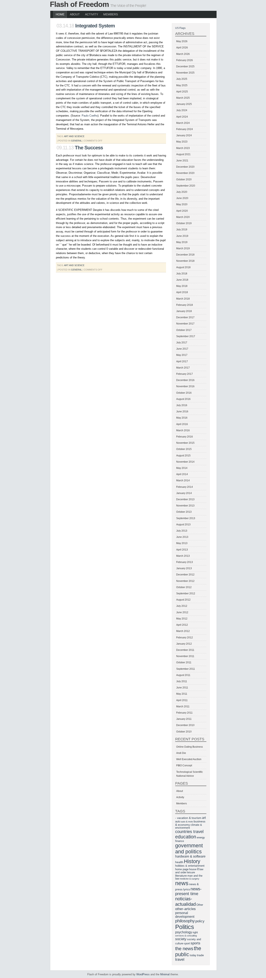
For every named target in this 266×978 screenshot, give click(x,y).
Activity (91, 14)
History (192, 861)
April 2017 (182, 361)
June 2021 (182, 160)
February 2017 (184, 373)
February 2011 (184, 712)
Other (199, 904)
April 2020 (182, 210)
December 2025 (185, 66)
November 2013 (185, 505)
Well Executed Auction (188, 759)
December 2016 (185, 380)
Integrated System (95, 25)
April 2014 (182, 474)
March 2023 (183, 148)
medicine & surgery (189, 878)
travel (179, 959)
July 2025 (181, 78)
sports (195, 943)
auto (177, 821)
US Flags (180, 28)
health (179, 862)
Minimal (165, 974)
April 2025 (182, 91)
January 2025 (184, 104)
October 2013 (184, 511)
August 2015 (183, 455)
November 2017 (185, 323)
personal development (184, 914)
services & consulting (186, 935)
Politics (184, 926)
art (204, 818)
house (192, 869)
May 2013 (181, 543)
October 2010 (184, 731)
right (195, 932)
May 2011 (181, 693)
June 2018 (182, 279)
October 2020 (184, 179)
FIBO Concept (184, 765)
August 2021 (183, 154)
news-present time (188, 891)
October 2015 (184, 449)
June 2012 (182, 612)
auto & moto (187, 821)
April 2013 (182, 549)
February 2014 (184, 486)
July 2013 (181, 530)
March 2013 (183, 555)
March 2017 (183, 367)
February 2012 (184, 637)
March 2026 (183, 54)
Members (110, 14)
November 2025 (185, 72)
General (76, 140)
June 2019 (182, 236)
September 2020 (185, 185)
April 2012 (182, 624)
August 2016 (183, 399)
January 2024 (184, 135)
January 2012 (184, 643)
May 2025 (181, 85)
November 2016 (185, 386)
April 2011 (182, 700)
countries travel (189, 831)
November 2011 (185, 656)
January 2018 (184, 311)
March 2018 (183, 298)
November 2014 (185, 461)
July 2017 (181, 342)
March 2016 (183, 430)
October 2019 (184, 223)
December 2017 (185, 317)
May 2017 (181, 355)
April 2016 (182, 424)
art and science (74, 136)
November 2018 (185, 260)
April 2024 (182, 116)
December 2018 (185, 254)
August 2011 (183, 675)
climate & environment (188, 826)
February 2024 (184, 129)
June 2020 (182, 198)
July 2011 (181, 681)
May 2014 (181, 468)
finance (179, 841)
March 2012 (183, 631)
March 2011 (183, 706)
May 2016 (181, 417)
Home (60, 14)
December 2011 (185, 650)
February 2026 (184, 60)
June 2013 (182, 537)
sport (187, 943)
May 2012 (181, 618)
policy (199, 921)
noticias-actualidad (185, 901)
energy (201, 837)
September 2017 (185, 336)
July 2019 (181, 229)
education (185, 836)
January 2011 (184, 719)
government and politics (189, 848)
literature (181, 875)
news (181, 883)
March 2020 (183, 217)
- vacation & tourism (188, 818)
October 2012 (184, 587)
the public (188, 951)
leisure (191, 872)
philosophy (185, 921)
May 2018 (181, 286)
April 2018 (182, 292)
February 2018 (184, 304)
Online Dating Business (189, 746)
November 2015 (185, 442)
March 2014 (183, 480)
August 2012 (183, 599)
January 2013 (184, 568)
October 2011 (183, 662)
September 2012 (185, 593)
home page (181, 869)
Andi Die (181, 753)
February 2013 (184, 562)
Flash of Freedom (79, 4)
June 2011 (182, 687)
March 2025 (183, 97)
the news (184, 948)
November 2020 (185, 173)
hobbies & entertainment (189, 865)
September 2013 (185, 518)
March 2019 (183, 248)
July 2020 (181, 191)
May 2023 (181, 141)
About (75, 14)
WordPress (143, 974)
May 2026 (181, 41)
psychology (183, 932)
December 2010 (185, 725)
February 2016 (184, 436)
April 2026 (182, 47)
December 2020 (185, 166)
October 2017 (184, 330)
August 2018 (183, 267)
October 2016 (184, 392)
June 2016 (182, 411)
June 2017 (182, 348)
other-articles (185, 909)
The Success (89, 147)
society (180, 939)
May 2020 (181, 204)
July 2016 (181, 405)
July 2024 (181, 110)
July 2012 (181, 605)
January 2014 (184, 493)
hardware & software (190, 856)
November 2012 (185, 581)
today (193, 955)
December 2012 (185, 574)
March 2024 (183, 123)
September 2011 (185, 668)
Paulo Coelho (90, 115)
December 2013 (185, 499)
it (198, 869)
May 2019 (181, 242)
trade (200, 955)
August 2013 (183, 524)
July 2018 (181, 273)
